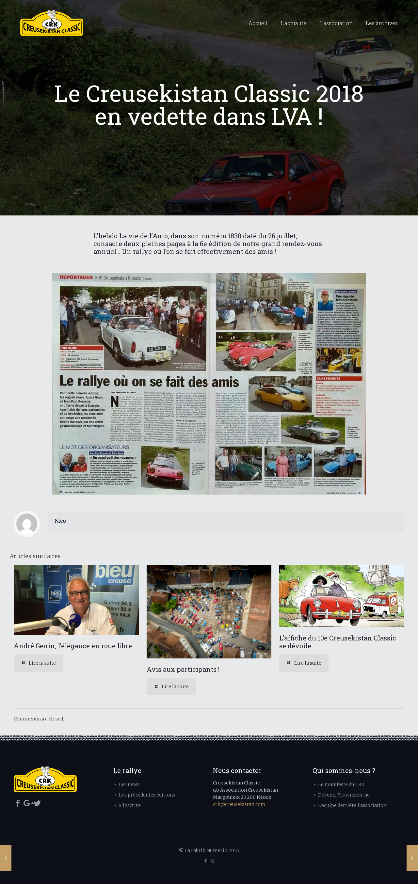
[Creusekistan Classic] (51, 23)
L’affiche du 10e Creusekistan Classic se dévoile (337, 642)
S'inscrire (130, 805)
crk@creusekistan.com (239, 804)
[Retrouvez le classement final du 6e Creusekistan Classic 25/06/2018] (5, 858)
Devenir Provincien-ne (344, 795)
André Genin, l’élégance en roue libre (73, 645)
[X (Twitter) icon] (212, 861)
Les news (129, 784)
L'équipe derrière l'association (352, 805)
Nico (60, 521)
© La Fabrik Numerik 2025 (209, 850)
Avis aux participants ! (183, 669)
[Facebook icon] (205, 861)
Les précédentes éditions (147, 795)
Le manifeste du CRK (341, 784)
